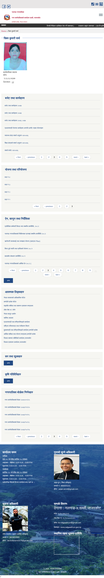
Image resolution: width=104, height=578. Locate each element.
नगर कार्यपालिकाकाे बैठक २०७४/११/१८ (17, 415)
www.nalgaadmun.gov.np (70, 527)
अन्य (8, 281)
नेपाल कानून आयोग (10, 314)
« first (18, 157)
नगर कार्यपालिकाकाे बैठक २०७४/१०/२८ (17, 422)
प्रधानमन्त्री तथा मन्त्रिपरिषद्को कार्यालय (17, 322)
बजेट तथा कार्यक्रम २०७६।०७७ (15, 120)
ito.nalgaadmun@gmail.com (69, 523)
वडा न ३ (7, 185)
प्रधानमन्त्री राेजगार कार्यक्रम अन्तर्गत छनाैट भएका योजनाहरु (24, 128)
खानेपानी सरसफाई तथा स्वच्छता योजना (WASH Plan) (22, 241)
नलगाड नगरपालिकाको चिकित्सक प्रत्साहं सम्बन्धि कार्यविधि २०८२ (25, 234)
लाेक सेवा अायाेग (9, 310)
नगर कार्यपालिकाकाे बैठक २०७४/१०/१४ (17, 430)
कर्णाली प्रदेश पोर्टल (10, 302)
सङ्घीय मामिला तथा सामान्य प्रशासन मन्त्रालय (18, 306)
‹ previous (31, 157)
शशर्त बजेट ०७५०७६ (11, 150)
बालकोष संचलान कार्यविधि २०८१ (15, 256)
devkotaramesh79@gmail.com (20, 540)
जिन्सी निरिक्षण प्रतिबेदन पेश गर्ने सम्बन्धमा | (53, 26)
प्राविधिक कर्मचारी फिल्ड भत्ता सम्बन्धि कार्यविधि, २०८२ (22, 226)
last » (86, 157)
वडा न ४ (7, 177)
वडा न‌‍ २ (7, 192)
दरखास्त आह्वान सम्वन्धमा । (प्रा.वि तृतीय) (85, 26)
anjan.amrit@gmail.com (68, 489)
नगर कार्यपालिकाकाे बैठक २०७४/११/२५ (17, 407)
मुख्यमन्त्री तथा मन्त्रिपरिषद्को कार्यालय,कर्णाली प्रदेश (21, 330)
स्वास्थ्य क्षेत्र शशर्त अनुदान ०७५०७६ (16, 135)
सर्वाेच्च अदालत (8, 318)
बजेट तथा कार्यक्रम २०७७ (13, 106)
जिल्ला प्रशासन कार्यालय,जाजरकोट (15, 342)
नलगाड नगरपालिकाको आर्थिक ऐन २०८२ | (18, 263)
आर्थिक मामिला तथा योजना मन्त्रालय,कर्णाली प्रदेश (20, 334)
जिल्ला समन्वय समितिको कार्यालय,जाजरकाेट (17, 338)
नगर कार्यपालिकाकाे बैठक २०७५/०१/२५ (17, 400)
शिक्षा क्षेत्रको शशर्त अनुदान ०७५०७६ (16, 143)
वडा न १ (7, 199)
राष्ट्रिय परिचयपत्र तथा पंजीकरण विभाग (16, 326)
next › (76, 157)
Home (3, 31)
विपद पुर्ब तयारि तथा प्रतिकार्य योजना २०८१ (18, 249)
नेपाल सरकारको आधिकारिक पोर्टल (14, 298)
